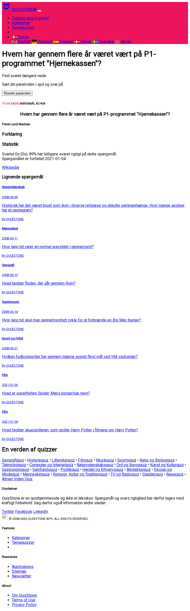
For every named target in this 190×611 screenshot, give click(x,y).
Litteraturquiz (63, 460)
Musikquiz (105, 460)
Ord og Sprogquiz (132, 465)
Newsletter (21, 576)
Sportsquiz (126, 460)
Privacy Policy (24, 604)
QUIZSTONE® (24, 9)
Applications (22, 566)
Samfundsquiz (44, 469)
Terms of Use (23, 600)
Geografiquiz (13, 460)
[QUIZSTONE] (7, 9)
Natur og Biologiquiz (157, 460)
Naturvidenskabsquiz (95, 465)
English (24, 41)
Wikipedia (10, 167)
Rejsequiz (175, 474)
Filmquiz (85, 460)
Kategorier (21, 23)
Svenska (106, 41)
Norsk (125, 41)
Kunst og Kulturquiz (167, 465)
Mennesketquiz (36, 474)
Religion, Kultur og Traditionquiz (80, 474)
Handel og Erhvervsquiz (102, 469)
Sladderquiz (152, 474)
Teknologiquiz (14, 465)
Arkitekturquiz (139, 469)
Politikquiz (70, 469)
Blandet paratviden (17, 93)
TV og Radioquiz (125, 474)
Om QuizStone (24, 595)
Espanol (66, 41)
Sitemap (19, 571)
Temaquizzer (23, 27)
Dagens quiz (30, 18)
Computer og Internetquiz (51, 465)
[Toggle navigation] (39, 11)
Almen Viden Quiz (17, 479)
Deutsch (44, 41)
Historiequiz (37, 460)
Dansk (23, 37)
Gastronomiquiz (15, 469)
